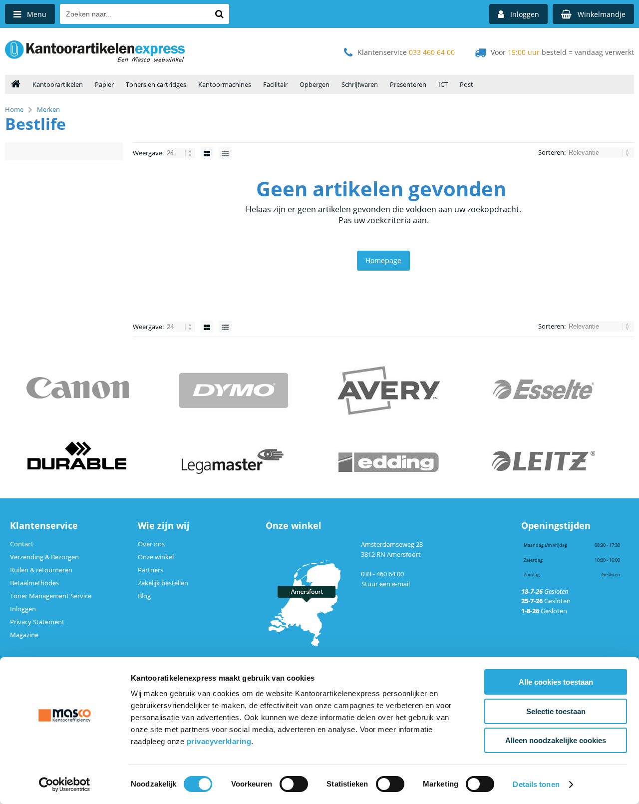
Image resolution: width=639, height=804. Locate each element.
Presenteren (408, 84)
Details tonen (536, 784)
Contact (21, 543)
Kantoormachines (224, 84)
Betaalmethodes (34, 582)
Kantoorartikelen (57, 84)
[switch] (294, 785)
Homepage (383, 260)
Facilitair (275, 84)
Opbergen (314, 84)
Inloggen (23, 608)
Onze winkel (156, 556)
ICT (443, 84)
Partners (150, 569)
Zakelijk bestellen (163, 582)
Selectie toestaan (556, 711)
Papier (104, 84)
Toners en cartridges (156, 84)
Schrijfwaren (359, 84)
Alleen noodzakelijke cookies (555, 740)
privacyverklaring (219, 741)
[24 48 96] (181, 152)
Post (466, 84)
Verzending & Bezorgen (44, 556)
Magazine (24, 634)
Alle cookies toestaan (556, 682)
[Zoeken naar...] (219, 14)
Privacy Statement (37, 621)
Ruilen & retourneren (41, 569)
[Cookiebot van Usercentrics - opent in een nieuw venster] (64, 784)
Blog (144, 595)
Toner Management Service (50, 595)
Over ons (151, 543)
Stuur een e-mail (385, 583)
